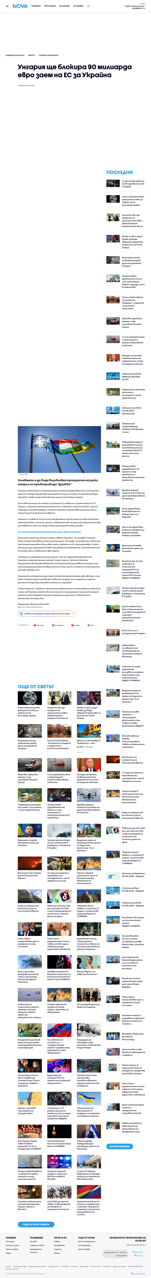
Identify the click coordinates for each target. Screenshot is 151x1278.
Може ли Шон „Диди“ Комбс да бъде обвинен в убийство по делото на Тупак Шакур (89, 712)
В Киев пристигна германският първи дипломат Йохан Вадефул (132, 982)
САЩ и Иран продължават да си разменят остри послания (28, 942)
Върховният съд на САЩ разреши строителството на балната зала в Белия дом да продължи (88, 943)
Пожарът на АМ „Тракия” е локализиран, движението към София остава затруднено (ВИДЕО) (133, 719)
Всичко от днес (12, 1245)
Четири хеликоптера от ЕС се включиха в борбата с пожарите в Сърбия (59, 844)
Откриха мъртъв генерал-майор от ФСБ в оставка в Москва (57, 1175)
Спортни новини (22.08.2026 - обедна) (133, 889)
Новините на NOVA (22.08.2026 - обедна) (133, 904)
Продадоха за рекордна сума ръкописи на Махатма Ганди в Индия (89, 1044)
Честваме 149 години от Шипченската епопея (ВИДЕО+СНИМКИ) (133, 921)
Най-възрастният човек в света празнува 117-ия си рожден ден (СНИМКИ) (29, 1145)
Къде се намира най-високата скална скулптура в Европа (29, 908)
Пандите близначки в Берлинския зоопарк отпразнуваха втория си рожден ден (30, 1044)
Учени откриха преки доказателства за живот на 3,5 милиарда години (29, 711)
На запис (64, 6)
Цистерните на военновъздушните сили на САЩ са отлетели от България (132, 962)
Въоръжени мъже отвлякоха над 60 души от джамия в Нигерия (27, 744)
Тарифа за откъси (53, 1266)
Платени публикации (12, 1269)
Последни (10, 1241)
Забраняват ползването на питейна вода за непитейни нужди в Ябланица (132, 651)
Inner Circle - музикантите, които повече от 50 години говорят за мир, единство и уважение (58, 943)
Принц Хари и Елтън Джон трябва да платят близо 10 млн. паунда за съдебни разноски (29, 1080)
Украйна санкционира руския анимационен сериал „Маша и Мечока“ (29, 1205)
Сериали (58, 1249)
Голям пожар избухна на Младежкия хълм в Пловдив (133, 184)
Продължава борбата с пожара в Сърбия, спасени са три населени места (30, 1175)
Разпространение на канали (37, 1266)
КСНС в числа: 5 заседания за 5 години (133, 631)
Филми (57, 1253)
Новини (36, 6)
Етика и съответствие (135, 1266)
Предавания (59, 1245)
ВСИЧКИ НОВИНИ (120, 1146)
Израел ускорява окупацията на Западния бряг (27, 1110)
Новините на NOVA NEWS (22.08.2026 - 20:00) (131, 377)
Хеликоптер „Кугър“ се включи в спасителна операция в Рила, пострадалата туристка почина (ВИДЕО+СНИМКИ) (132, 569)
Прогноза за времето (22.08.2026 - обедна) (133, 874)
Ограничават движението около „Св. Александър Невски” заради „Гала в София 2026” (133, 281)
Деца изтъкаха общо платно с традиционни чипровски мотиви (133, 1109)
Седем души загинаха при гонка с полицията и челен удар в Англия (29, 807)
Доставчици (65, 1266)
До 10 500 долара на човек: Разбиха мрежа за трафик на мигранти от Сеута (59, 1205)
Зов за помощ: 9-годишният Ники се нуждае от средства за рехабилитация (133, 1069)
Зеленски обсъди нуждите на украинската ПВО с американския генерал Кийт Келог (57, 712)
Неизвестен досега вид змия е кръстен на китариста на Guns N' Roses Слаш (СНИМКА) (59, 975)
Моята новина (12, 1249)
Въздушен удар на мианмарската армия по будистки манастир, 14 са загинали (89, 845)
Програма (50, 6)
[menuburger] (7, 6)
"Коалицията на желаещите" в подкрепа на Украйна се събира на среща (88, 1112)
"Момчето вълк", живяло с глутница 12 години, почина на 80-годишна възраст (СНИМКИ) (88, 911)
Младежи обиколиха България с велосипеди (132, 1037)
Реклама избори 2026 (19, 1266)
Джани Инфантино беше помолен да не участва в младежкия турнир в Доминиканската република (133, 613)
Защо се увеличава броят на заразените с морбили (133, 1052)
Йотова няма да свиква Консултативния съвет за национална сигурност (133, 741)
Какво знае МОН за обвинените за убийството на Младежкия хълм (132, 1127)
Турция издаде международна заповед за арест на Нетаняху (88, 1145)
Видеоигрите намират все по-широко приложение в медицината (58, 1079)
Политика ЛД (107, 1266)
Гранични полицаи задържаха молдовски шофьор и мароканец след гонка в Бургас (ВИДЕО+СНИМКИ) (133, 673)
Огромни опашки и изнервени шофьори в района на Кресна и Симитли (133, 1019)
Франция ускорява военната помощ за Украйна (28, 842)
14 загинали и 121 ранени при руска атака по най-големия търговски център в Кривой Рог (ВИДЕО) (59, 1113)
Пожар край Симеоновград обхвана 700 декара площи (133, 427)
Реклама (8, 1266)
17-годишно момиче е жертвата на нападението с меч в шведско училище (58, 877)
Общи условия (84, 1266)
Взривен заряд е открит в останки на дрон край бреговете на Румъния (88, 809)
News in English (84, 1249)
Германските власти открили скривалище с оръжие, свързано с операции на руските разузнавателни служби (88, 1208)
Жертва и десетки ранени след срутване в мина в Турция (28, 778)
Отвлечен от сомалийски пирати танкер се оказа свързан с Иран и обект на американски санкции (29, 1010)
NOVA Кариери (84, 1245)
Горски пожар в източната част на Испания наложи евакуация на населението (87, 878)
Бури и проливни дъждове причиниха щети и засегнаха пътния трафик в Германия (28, 976)
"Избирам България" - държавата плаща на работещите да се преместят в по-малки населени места (133, 449)
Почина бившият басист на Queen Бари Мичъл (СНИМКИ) (59, 1143)
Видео (8, 1253)
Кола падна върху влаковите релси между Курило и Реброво (131, 512)
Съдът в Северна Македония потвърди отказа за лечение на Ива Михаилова (88, 1175)
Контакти (74, 1266)
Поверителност (95, 1266)
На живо (78, 6)
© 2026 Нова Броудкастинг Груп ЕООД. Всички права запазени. (25, 1273)
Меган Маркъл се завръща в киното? (87, 972)
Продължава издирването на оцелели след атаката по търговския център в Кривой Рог (58, 811)
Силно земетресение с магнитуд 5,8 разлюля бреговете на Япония (58, 778)
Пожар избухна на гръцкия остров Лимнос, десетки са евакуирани (58, 1008)
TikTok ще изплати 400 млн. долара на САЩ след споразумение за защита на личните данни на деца (59, 911)
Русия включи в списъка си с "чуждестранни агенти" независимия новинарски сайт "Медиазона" (58, 1046)
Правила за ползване (119, 1266)
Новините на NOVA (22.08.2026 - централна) (131, 411)
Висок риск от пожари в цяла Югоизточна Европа (29, 875)
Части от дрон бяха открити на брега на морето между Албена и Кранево (133, 531)
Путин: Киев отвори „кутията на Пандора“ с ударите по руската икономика (59, 744)
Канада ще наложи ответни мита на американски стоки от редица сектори (87, 778)
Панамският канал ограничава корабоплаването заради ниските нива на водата (88, 1080)
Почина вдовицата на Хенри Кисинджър (88, 1005)
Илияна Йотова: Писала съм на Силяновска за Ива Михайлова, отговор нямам (133, 941)
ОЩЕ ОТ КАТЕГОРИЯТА (36, 1224)
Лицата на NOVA (37, 1245)
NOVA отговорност (86, 1241)
